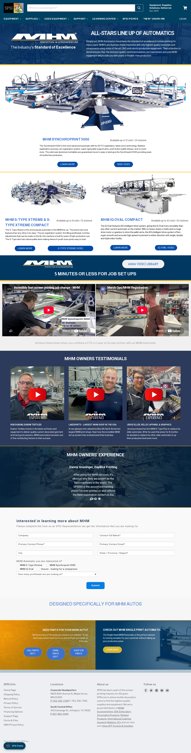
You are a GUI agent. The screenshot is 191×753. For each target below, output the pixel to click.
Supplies (32, 18)
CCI (119, 722)
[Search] (139, 7)
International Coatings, (120, 718)
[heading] (95, 521)
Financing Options (13, 711)
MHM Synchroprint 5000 (63, 565)
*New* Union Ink (154, 18)
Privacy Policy (11, 703)
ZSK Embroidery (122, 711)
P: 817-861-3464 (59, 714)
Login (183, 18)
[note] (95, 528)
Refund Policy (11, 698)
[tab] (91, 499)
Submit (95, 585)
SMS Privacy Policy (14, 724)
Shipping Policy (12, 694)
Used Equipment (55, 18)
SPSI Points (130, 18)
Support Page (11, 716)
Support (80, 18)
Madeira (111, 722)
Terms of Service (13, 707)
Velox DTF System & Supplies (117, 726)
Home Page (10, 690)
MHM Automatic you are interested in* (39, 561)
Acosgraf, (102, 722)
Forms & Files (11, 720)
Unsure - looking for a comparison (59, 569)
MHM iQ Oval (27, 569)
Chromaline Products (108, 715)
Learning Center (104, 18)
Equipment (11, 18)
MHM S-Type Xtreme (31, 565)
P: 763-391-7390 (59, 701)
